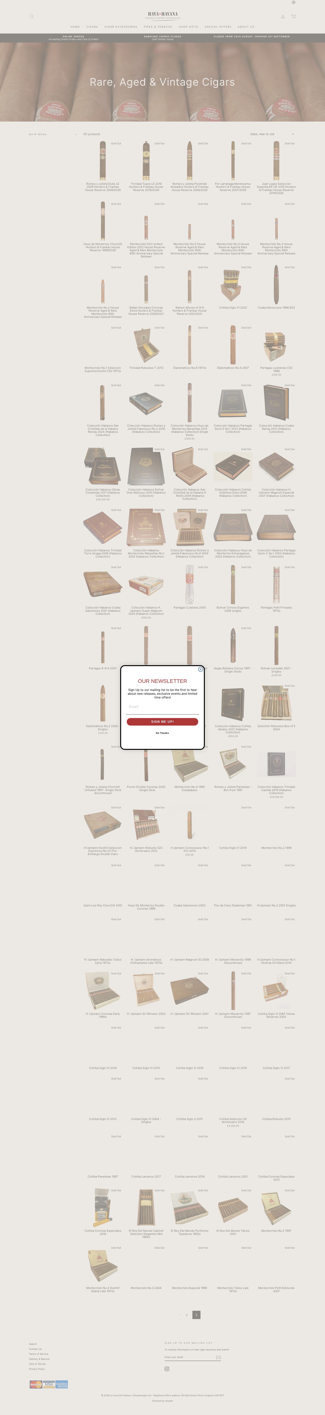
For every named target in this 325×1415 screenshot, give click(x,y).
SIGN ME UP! (162, 721)
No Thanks (162, 733)
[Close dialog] (200, 669)
